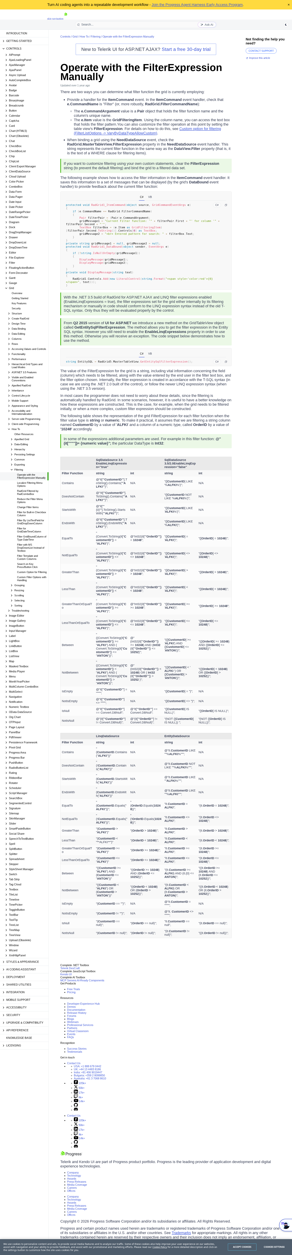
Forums (71, 1015)
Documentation (76, 1009)
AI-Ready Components (90, 980)
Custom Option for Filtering (32, 572)
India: (88, 1072)
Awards (71, 1178)
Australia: (90, 1078)
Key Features (19, 303)
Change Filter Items (28, 507)
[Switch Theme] (286, 24)
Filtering (96, 36)
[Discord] (76, 1109)
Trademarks (181, 1233)
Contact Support (261, 50)
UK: (87, 1069)
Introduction (16, 33)
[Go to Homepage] (65, 18)
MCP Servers (68, 980)
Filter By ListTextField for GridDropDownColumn (30, 522)
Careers (72, 1187)
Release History (76, 1012)
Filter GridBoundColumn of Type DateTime (31, 538)
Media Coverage (77, 1184)
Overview (17, 293)
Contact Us (73, 1063)
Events (71, 1034)
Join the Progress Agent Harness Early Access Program (197, 5)
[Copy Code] (225, 205)
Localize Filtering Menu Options (29, 484)
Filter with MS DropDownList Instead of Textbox (30, 547)
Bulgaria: (89, 1075)
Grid (75, 36)
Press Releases (76, 1181)
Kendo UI (66, 974)
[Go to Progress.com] (71, 1155)
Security (16, 308)
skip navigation (55, 18)
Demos (71, 1006)
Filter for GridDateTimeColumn (29, 530)
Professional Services (80, 1025)
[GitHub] (76, 1106)
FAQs (70, 1037)
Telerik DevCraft (70, 968)
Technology (74, 1175)
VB (150, 197)
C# (141, 197)
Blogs (70, 1019)
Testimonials (74, 1051)
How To (84, 36)
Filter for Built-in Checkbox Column (31, 514)
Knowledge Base (19, 1037)
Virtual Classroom (78, 1031)
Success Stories (77, 1048)
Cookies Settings (274, 1246)
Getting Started (20, 298)
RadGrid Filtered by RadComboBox (28, 492)
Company (73, 1172)
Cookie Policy (159, 1247)
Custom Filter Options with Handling (31, 579)
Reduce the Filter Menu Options (30, 501)
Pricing (71, 992)
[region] (146, 1247)
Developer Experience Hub (83, 1003)
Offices (71, 1190)
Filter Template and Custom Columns (27, 557)
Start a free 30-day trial (186, 49)
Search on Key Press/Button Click (27, 565)
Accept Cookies (242, 1246)
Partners (72, 1028)
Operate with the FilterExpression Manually (31, 476)
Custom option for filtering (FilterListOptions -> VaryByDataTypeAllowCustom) (147, 131)
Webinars (73, 1022)
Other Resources (23, 434)
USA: (87, 1066)
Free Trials (73, 989)
